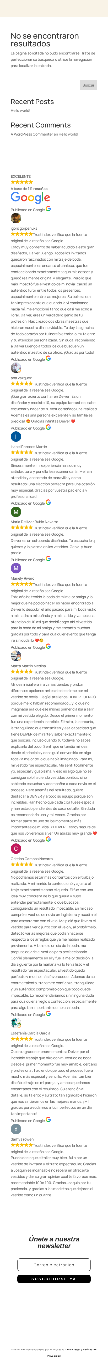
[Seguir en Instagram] (43, 1295)
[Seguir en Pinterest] (75, 1295)
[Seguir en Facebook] (33, 1295)
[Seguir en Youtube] (64, 1295)
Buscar (88, 85)
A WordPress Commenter (32, 134)
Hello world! (20, 110)
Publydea (57, 1349)
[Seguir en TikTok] (54, 1295)
